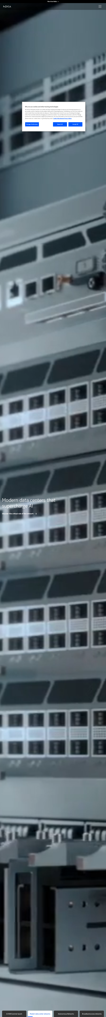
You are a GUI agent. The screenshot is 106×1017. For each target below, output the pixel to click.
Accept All (75, 124)
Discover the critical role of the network (18, 513)
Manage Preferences (32, 124)
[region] (54, 116)
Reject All (60, 124)
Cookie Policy (56, 118)
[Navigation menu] (101, 7)
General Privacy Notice (66, 118)
